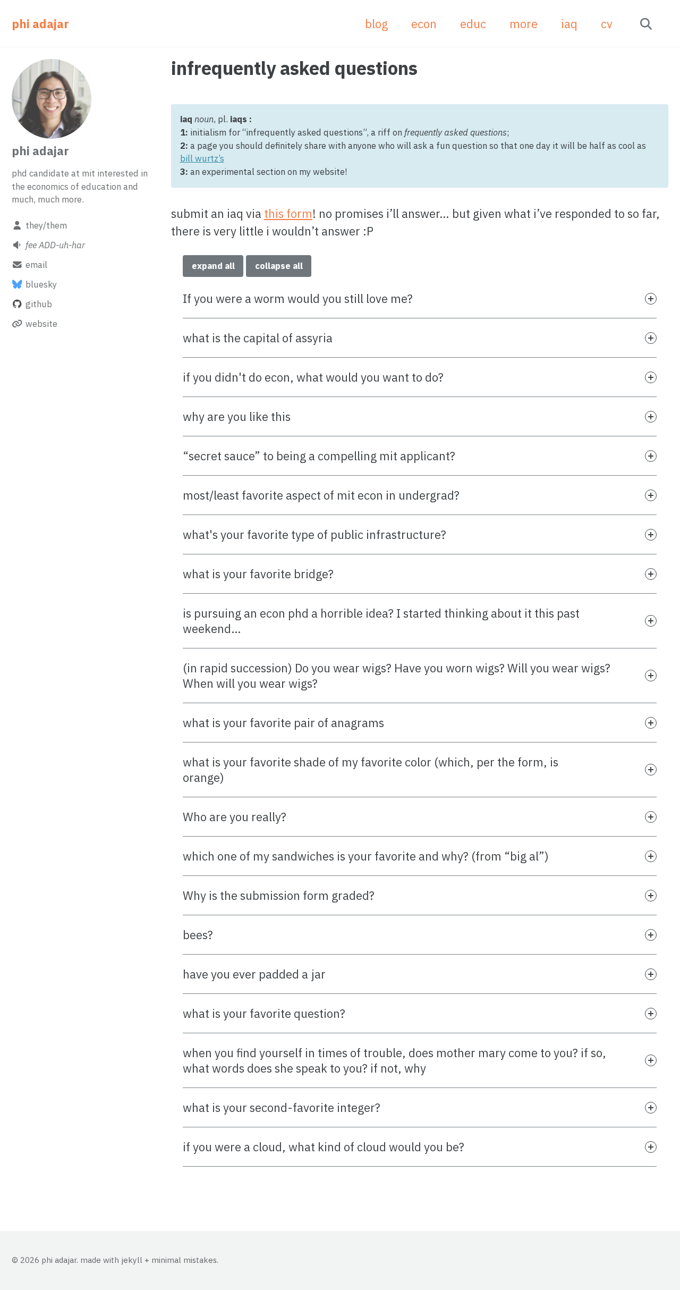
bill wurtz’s (202, 158)
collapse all (279, 266)
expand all (213, 266)
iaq (569, 23)
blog (376, 23)
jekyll (131, 1260)
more (523, 23)
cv (607, 23)
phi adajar (40, 23)
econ (424, 23)
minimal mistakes (184, 1260)
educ (473, 23)
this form (288, 213)
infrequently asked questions (294, 68)
